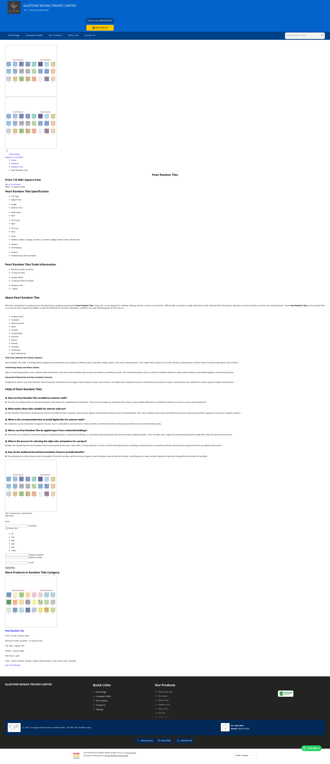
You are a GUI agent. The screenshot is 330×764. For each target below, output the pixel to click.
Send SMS (166, 740)
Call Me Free (186, 740)
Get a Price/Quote (12, 184)
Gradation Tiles (164, 704)
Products (15, 163)
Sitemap (99, 709)
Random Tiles (17, 167)
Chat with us (313, 748)
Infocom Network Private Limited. (116, 755)
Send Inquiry (101, 27)
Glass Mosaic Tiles (165, 692)
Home (13, 160)
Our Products (55, 35)
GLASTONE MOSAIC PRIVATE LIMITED (49, 7)
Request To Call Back (14, 157)
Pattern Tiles (163, 709)
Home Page (14, 35)
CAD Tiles (162, 713)
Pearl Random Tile (14, 630)
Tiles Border (163, 696)
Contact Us (90, 35)
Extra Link (73, 35)
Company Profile (34, 35)
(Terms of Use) (130, 753)
